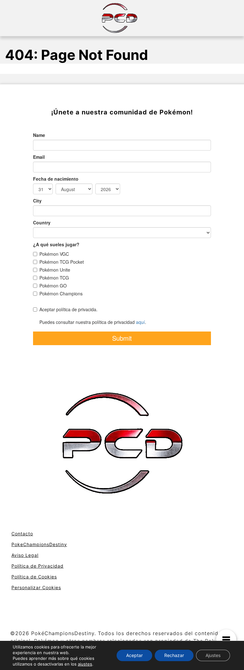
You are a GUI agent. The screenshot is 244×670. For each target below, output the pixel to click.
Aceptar (134, 655)
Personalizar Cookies (36, 587)
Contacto (22, 533)
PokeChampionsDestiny (39, 544)
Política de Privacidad (37, 566)
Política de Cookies (34, 576)
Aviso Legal (24, 555)
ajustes (85, 664)
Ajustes (213, 655)
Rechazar (174, 655)
